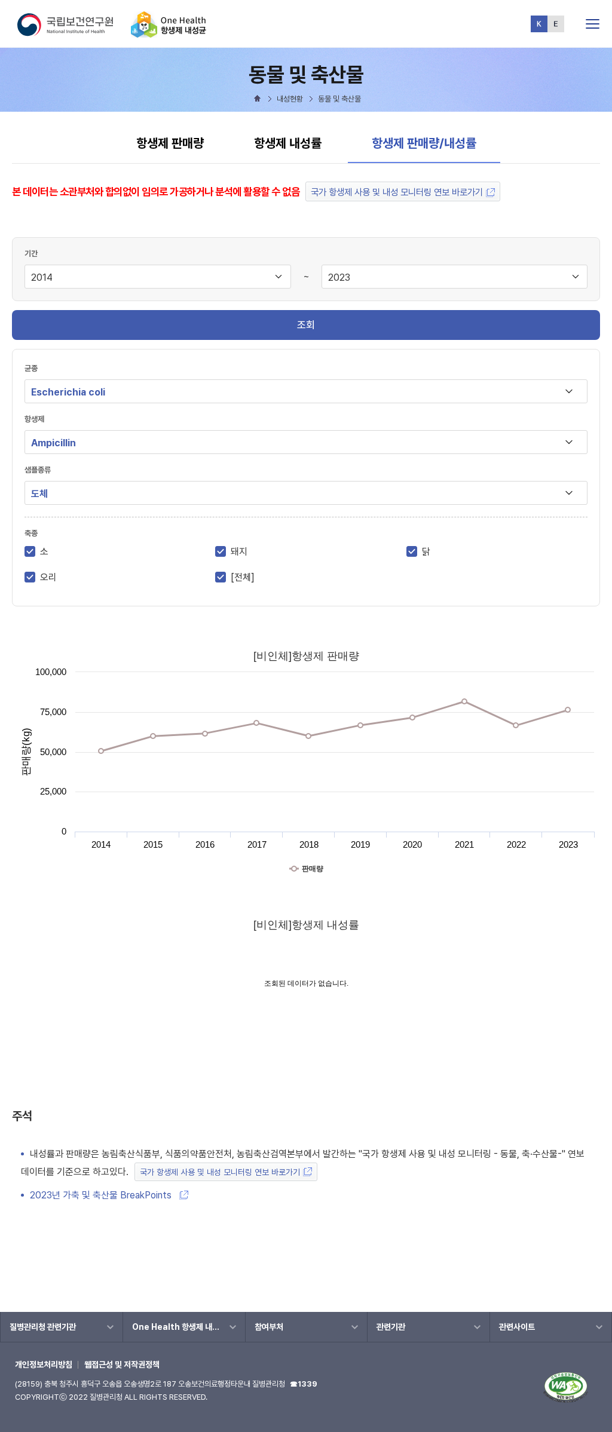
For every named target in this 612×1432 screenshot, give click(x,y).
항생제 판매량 (170, 143)
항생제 (34, 419)
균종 (31, 368)
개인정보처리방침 (43, 1364)
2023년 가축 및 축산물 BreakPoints (103, 1195)
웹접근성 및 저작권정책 (122, 1364)
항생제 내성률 (288, 143)
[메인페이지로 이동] (168, 32)
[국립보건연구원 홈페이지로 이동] (73, 32)
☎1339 (303, 1383)
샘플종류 (38, 469)
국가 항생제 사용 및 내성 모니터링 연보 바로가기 (397, 192)
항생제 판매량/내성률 (423, 143)
